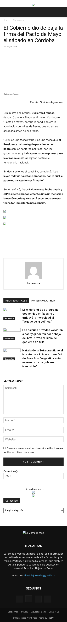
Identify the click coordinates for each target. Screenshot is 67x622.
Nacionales (18, 20)
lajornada (33, 283)
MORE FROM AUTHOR (43, 300)
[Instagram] (28, 598)
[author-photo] (33, 278)
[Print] (49, 243)
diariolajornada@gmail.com (40, 575)
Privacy (24, 611)
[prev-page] (4, 374)
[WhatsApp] (33, 243)
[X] (25, 243)
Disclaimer (13, 611)
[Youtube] (47, 599)
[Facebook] (17, 243)
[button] (5, 12)
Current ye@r (11, 471)
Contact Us (54, 611)
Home (6, 20)
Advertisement (38, 611)
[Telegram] (57, 243)
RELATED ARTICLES (16, 300)
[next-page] (6, 374)
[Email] (41, 243)
